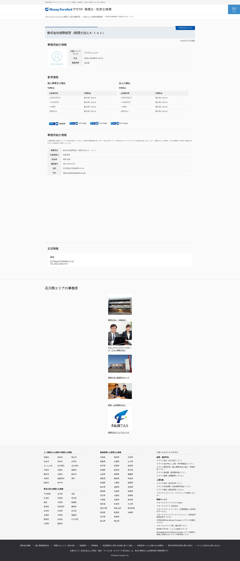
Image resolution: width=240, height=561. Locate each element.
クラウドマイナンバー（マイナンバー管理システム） (176, 494)
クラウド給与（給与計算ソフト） (170, 483)
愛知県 (116, 478)
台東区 (46, 515)
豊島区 (60, 524)
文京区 (46, 511)
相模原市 (61, 478)
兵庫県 (116, 500)
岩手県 (102, 466)
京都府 (116, 491)
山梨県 (116, 461)
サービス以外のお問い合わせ (208, 546)
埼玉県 (102, 495)
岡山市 (74, 457)
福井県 (116, 457)
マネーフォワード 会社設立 (167, 506)
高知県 (130, 478)
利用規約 (94, 546)
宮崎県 (130, 495)
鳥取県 (116, 512)
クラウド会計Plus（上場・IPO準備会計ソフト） (175, 464)
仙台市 (46, 461)
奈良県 (116, 504)
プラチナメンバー (91, 52)
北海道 (102, 457)
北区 (73, 494)
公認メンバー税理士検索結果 (93, 16)
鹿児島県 (131, 508)
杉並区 (60, 519)
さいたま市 (48, 466)
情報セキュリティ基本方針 (64, 546)
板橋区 (74, 502)
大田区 (60, 502)
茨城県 (102, 483)
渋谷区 (60, 511)
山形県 (102, 474)
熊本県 (130, 500)
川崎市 (46, 478)
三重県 (116, 483)
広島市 (74, 461)
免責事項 (83, 546)
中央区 (46, 498)
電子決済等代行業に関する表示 (180, 546)
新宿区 (46, 507)
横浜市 (46, 474)
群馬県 (102, 491)
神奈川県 (103, 508)
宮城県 (102, 470)
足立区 (74, 511)
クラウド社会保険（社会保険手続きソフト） (174, 486)
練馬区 (74, 507)
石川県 (87, 63)
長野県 (116, 466)
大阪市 (60, 474)
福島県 (102, 478)
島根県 (116, 517)
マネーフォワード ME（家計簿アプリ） (172, 526)
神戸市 (60, 483)
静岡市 (46, 483)
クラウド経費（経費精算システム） (171, 476)
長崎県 (130, 491)
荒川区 (74, 498)
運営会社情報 (25, 546)
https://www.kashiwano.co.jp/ (74, 173)
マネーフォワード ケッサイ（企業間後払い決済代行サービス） (176, 510)
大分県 (130, 504)
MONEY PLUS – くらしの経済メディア (172, 529)
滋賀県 (116, 487)
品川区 (60, 494)
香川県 (130, 470)
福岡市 (74, 470)
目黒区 (60, 498)
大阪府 (116, 495)
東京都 (102, 504)
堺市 (73, 478)
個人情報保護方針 (42, 546)
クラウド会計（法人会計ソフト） (170, 460)
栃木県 (102, 487)
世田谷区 (61, 507)
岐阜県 (116, 470)
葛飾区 (74, 515)
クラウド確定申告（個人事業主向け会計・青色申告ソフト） (176, 468)
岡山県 (116, 521)
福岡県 (130, 483)
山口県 (130, 461)
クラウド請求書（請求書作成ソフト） (171, 472)
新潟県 (102, 512)
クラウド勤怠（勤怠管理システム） (171, 490)
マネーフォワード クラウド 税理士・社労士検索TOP (62, 16)
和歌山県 (117, 508)
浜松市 (60, 461)
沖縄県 (130, 512)
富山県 (102, 521)
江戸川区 (74, 519)
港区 (45, 502)
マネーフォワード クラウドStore (169, 503)
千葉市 (46, 470)
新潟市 (60, 457)
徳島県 (130, 466)
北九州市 (74, 466)
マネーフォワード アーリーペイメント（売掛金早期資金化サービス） (176, 516)
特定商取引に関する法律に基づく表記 (117, 546)
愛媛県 (130, 474)
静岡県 (116, 474)
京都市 (60, 470)
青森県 (102, 461)
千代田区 (47, 494)
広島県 (130, 457)
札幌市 (46, 457)
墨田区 (46, 519)
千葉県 (102, 500)
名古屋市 (61, 466)
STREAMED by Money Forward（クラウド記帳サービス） (176, 521)
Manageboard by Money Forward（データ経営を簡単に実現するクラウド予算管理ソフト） (176, 533)
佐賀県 (130, 487)
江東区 (46, 524)
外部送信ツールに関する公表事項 (150, 546)
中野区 (60, 515)
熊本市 (74, 474)
